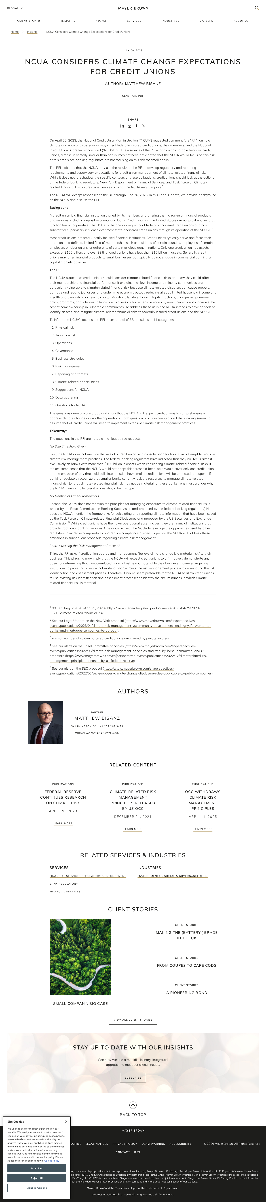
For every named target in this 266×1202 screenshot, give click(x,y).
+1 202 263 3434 (111, 726)
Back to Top (133, 1114)
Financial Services (65, 891)
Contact (123, 1152)
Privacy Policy (125, 1143)
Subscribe (133, 1077)
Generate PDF (133, 95)
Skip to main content (17, 2)
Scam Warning (153, 1143)
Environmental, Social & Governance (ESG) (173, 876)
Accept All (36, 1168)
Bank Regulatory (64, 883)
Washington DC (84, 726)
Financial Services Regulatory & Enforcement (88, 876)
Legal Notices (96, 1143)
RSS (137, 1152)
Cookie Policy (51, 1160)
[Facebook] (136, 127)
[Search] (257, 8)
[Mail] (129, 126)
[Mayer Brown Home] (133, 8)
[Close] (66, 1122)
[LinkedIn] (122, 127)
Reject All (37, 1178)
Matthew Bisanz (143, 83)
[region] (37, 1157)
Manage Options (37, 1187)
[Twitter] (144, 127)
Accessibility (181, 1143)
